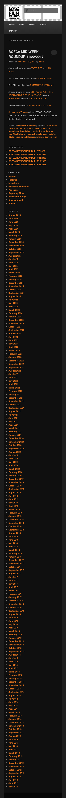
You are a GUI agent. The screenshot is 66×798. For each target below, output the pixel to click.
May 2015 (13, 664)
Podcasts (13, 189)
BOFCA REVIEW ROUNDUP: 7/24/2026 (27, 157)
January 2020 (14, 475)
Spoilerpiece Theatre (18, 112)
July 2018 (13, 536)
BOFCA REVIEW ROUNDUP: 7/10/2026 (27, 161)
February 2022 (15, 391)
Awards (32, 24)
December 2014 (16, 681)
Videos (11, 203)
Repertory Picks (16, 193)
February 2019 (15, 512)
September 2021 (16, 407)
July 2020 (13, 455)
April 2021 (13, 424)
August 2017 (14, 573)
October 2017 (14, 566)
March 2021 (14, 428)
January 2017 (14, 597)
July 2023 (13, 336)
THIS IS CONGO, (33, 95)
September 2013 (16, 732)
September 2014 (16, 691)
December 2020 (16, 438)
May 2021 (13, 421)
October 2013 (14, 729)
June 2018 (13, 539)
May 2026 (13, 225)
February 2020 (15, 472)
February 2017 (15, 593)
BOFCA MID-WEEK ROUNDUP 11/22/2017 (26, 54)
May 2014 (13, 705)
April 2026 (13, 228)
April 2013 (13, 749)
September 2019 (16, 488)
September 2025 (16, 252)
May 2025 (13, 265)
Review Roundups (17, 196)
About (21, 24)
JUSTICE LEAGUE (37, 98)
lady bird (50, 131)
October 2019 (14, 485)
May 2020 (13, 461)
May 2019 (13, 502)
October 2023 (14, 326)
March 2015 (14, 671)
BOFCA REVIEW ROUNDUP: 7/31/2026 (27, 154)
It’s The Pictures (44, 78)
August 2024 (14, 296)
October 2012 (14, 769)
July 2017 (13, 577)
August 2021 (14, 411)
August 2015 (14, 654)
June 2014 (13, 702)
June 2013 (13, 742)
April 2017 (13, 587)
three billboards (28, 136)
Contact (43, 24)
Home (12, 24)
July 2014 (13, 698)
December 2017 (16, 560)
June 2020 (13, 458)
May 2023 (13, 343)
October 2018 (14, 526)
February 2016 (15, 634)
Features (12, 179)
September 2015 (16, 651)
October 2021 (14, 404)
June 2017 (13, 580)
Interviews (13, 183)
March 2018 (14, 549)
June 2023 (13, 340)
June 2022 (13, 377)
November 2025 (16, 245)
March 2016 (14, 631)
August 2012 (14, 776)
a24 (46, 125)
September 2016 (16, 610)
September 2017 (16, 570)
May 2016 (13, 624)
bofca (41, 61)
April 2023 (13, 346)
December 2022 (16, 360)
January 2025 (14, 279)
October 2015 (14, 647)
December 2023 (16, 319)
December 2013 (16, 722)
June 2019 (13, 499)
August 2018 (14, 533)
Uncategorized (15, 199)
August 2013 (14, 735)
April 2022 (13, 384)
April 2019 (13, 505)
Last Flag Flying (15, 134)
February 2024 (15, 313)
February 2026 (15, 235)
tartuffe (52, 134)
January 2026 (14, 238)
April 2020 (13, 465)
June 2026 (13, 221)
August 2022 (14, 370)
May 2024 (13, 302)
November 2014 (16, 685)
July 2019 (13, 495)
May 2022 (13, 380)
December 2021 (16, 397)
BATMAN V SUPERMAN (41, 85)
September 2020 (16, 448)
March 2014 (14, 712)
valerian (40, 136)
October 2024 (14, 289)
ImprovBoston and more (40, 105)
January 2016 (14, 637)
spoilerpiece (42, 134)
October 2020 (14, 445)
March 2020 (14, 468)
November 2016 (16, 604)
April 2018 (13, 546)
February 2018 (15, 553)
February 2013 (15, 756)
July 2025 (13, 259)
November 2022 (16, 363)
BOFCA (22, 128)
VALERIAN (13, 98)
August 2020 (14, 451)
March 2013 (14, 752)
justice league (39, 131)
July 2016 (13, 617)
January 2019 (14, 516)
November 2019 (16, 482)
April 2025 (13, 269)
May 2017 (13, 583)
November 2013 (16, 725)
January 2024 (14, 316)
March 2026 (14, 232)
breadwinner (26, 131)
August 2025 (14, 255)
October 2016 (14, 607)
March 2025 (14, 272)
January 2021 (14, 434)
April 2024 (13, 306)
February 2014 (15, 715)
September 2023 (16, 330)
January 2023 (14, 357)
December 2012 (16, 762)
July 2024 (13, 299)
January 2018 (14, 556)
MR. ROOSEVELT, (39, 91)
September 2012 (16, 773)
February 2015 (15, 674)
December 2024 (16, 282)
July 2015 (13, 658)
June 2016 (13, 620)
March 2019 (14, 509)
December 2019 (16, 478)
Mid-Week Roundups (26, 125)
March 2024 (14, 309)
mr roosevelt (29, 134)
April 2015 (13, 668)
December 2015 (16, 641)
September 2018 (16, 529)
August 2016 (14, 614)
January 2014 (14, 719)
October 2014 (14, 688)
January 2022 (14, 394)
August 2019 (14, 492)
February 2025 (15, 275)
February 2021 (15, 431)
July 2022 (13, 374)
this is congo (14, 136)
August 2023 (14, 333)
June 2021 (13, 418)
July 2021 (13, 414)
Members (13, 30)
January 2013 (14, 759)
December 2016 (16, 600)
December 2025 (16, 242)
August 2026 (14, 215)
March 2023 (14, 350)
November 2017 (16, 563)
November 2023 (16, 323)
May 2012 (13, 786)
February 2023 (15, 353)
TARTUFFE (36, 68)
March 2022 (14, 387)
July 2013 (13, 739)
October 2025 (14, 248)
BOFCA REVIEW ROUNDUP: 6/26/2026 (27, 164)
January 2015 (14, 678)
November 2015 (16, 644)
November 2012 (16, 766)
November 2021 (16, 401)
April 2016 (13, 627)
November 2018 (16, 522)
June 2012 (13, 783)
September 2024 (16, 292)
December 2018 (16, 519)
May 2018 (13, 543)
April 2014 (13, 708)
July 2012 (13, 779)
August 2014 (14, 695)
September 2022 (16, 367)
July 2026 (13, 218)
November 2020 (16, 441)
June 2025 (13, 262)
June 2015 (13, 661)
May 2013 (13, 746)
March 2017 (14, 590)
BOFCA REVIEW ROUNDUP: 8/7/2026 (26, 151)
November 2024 (16, 286)
